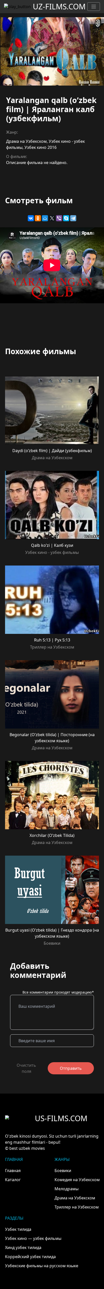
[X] (52, 218)
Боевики (52, 943)
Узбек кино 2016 (40, 147)
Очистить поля (26, 1068)
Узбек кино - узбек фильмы (52, 552)
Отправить (71, 1068)
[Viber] (59, 218)
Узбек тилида (18, 1229)
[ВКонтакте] (31, 218)
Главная (13, 1170)
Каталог (13, 1179)
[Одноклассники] (38, 218)
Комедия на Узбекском (77, 1179)
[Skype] (66, 218)
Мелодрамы (67, 1189)
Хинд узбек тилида (23, 1247)
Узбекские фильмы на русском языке (41, 1265)
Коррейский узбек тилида (30, 1256)
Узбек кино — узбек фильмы (33, 1238)
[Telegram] (73, 218)
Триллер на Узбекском (52, 647)
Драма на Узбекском (26, 141)
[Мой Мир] (45, 218)
